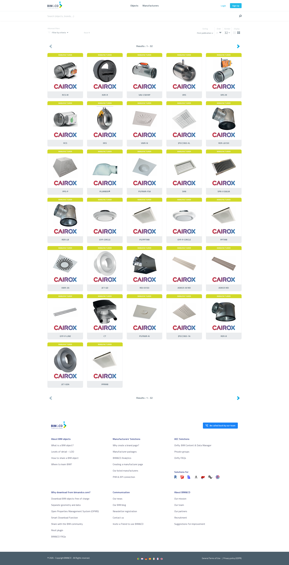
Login (223, 5)
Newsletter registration (125, 511)
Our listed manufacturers (125, 470)
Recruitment (180, 517)
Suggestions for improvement (189, 524)
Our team (179, 505)
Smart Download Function (64, 517)
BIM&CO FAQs (58, 536)
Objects (134, 5)
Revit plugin (57, 530)
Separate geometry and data (66, 505)
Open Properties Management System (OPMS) (75, 511)
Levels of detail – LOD (62, 451)
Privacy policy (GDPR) (232, 558)
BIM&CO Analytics (122, 458)
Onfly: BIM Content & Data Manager (192, 445)
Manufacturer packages (125, 451)
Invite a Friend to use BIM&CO (128, 524)
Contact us (118, 517)
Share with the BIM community (67, 524)
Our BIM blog (119, 505)
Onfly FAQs (180, 458)
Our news (117, 498)
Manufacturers (151, 5)
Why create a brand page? (126, 445)
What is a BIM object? (62, 445)
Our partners (180, 511)
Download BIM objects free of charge (70, 498)
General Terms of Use (211, 558)
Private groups (181, 451)
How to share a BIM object (65, 458)
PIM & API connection (124, 477)
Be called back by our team (222, 425)
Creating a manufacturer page (128, 464)
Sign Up (235, 5)
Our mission (180, 498)
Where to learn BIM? (61, 464)
